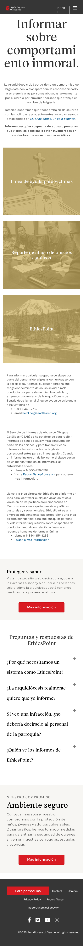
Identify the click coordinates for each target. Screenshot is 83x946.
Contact (57, 891)
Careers (73, 891)
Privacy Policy (32, 899)
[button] (41, 669)
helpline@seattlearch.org (39, 413)
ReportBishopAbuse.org (39, 474)
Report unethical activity (43, 907)
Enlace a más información (31, 540)
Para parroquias (28, 891)
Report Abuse (55, 899)
